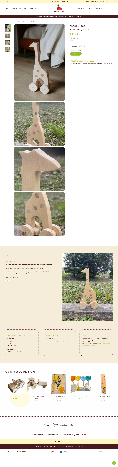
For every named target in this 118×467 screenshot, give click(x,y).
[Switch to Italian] (112, 1)
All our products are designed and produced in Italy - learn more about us (59, 16)
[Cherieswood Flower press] (59, 384)
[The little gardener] (81, 384)
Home (6, 21)
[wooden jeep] (15, 384)
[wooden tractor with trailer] (37, 384)
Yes (73, 40)
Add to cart (76, 54)
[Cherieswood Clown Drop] (103, 384)
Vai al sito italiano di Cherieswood (59, 1)
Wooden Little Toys (15, 21)
